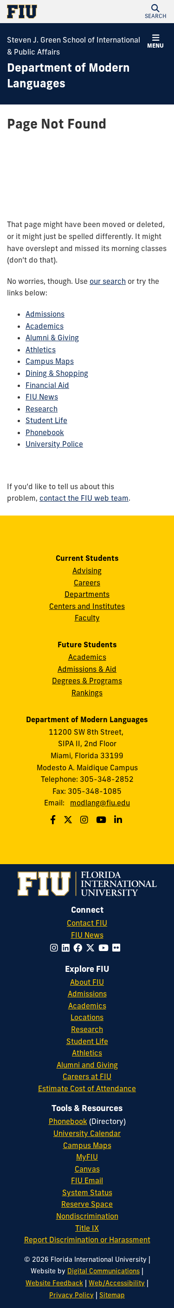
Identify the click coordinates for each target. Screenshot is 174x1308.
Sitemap (112, 1295)
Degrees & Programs (87, 680)
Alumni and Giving (87, 1064)
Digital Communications (103, 1271)
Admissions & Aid (87, 669)
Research (42, 408)
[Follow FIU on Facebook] (79, 947)
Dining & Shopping (57, 373)
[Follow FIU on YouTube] (105, 947)
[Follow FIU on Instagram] (56, 947)
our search (108, 281)
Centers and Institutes (87, 606)
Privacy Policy (71, 1295)
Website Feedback (54, 1283)
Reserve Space (87, 1204)
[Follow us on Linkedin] (119, 819)
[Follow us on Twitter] (69, 819)
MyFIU (87, 1156)
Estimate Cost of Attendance (87, 1088)
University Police (54, 443)
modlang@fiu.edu (100, 802)
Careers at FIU (87, 1076)
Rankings (87, 692)
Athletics (41, 349)
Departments (87, 594)
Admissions (45, 314)
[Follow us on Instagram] (85, 819)
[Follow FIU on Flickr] (118, 947)
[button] (155, 11)
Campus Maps (50, 361)
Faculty (87, 617)
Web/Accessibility (117, 1283)
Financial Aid (47, 385)
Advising (87, 570)
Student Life (46, 420)
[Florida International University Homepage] (47, 11)
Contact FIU (87, 922)
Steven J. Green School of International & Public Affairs (73, 45)
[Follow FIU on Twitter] (92, 947)
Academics (45, 326)
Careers (87, 582)
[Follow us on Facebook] (54, 819)
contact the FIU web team (84, 498)
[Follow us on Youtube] (102, 819)
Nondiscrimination (87, 1216)
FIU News (42, 396)
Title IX (87, 1228)
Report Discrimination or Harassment (87, 1239)
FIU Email (87, 1180)
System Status (87, 1192)
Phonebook (45, 432)
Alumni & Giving (52, 337)
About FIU (87, 982)
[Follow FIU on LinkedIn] (67, 947)
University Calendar (87, 1133)
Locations (87, 1017)
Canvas (87, 1168)
